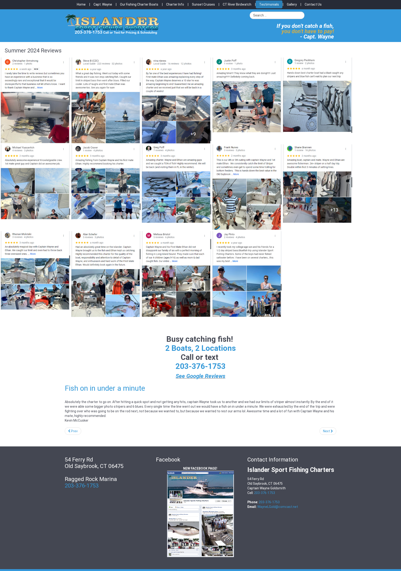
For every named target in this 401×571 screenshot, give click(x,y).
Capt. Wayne (103, 4)
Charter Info (175, 4)
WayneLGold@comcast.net (277, 507)
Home (81, 4)
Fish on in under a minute (105, 388)
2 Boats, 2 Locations (200, 348)
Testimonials (269, 4)
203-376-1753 (200, 366)
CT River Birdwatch (237, 4)
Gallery (292, 4)
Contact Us (313, 4)
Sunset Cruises (203, 4)
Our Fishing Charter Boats (139, 4)
